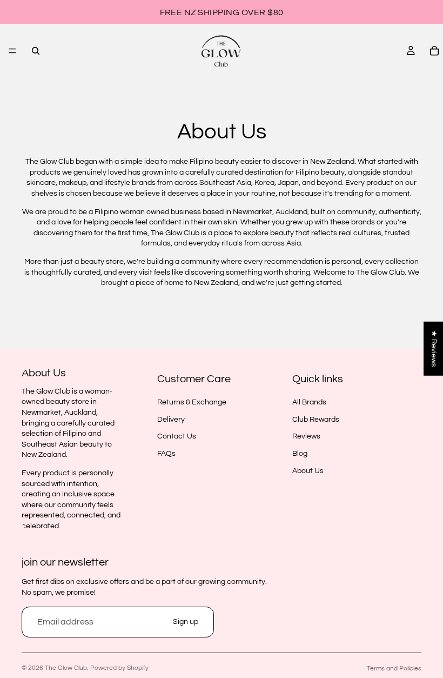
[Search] (36, 51)
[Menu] (12, 50)
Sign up (185, 622)
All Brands (309, 402)
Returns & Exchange (191, 402)
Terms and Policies (394, 668)
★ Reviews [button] (434, 348)
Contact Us (176, 436)
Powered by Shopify (119, 668)
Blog (299, 453)
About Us (308, 470)
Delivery (171, 419)
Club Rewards (315, 419)
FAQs (166, 453)
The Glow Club (66, 668)
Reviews (306, 436)
